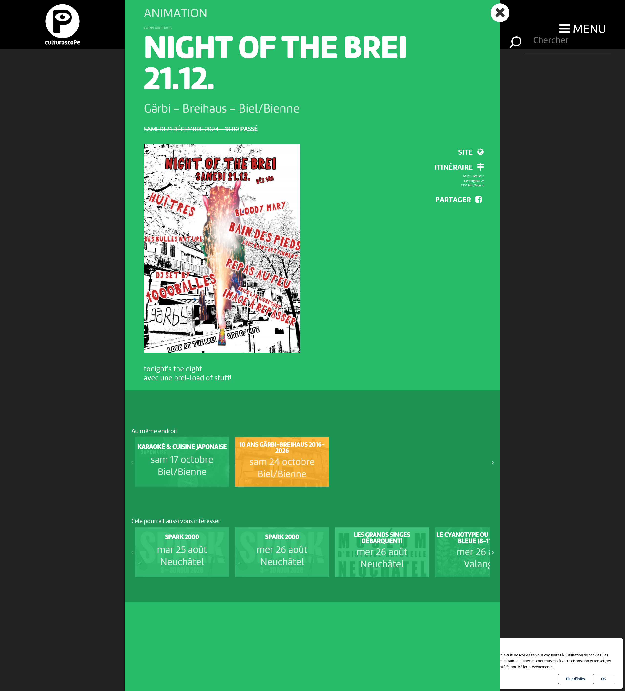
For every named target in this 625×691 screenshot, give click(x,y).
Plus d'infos (575, 679)
